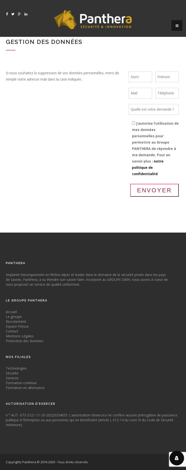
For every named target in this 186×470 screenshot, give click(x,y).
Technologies (16, 368)
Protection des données (24, 341)
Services (12, 378)
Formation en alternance (25, 387)
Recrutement (16, 321)
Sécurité (12, 373)
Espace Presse (17, 326)
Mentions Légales (20, 336)
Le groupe (14, 316)
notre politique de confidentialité (147, 167)
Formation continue (21, 383)
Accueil (11, 311)
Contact (12, 331)
